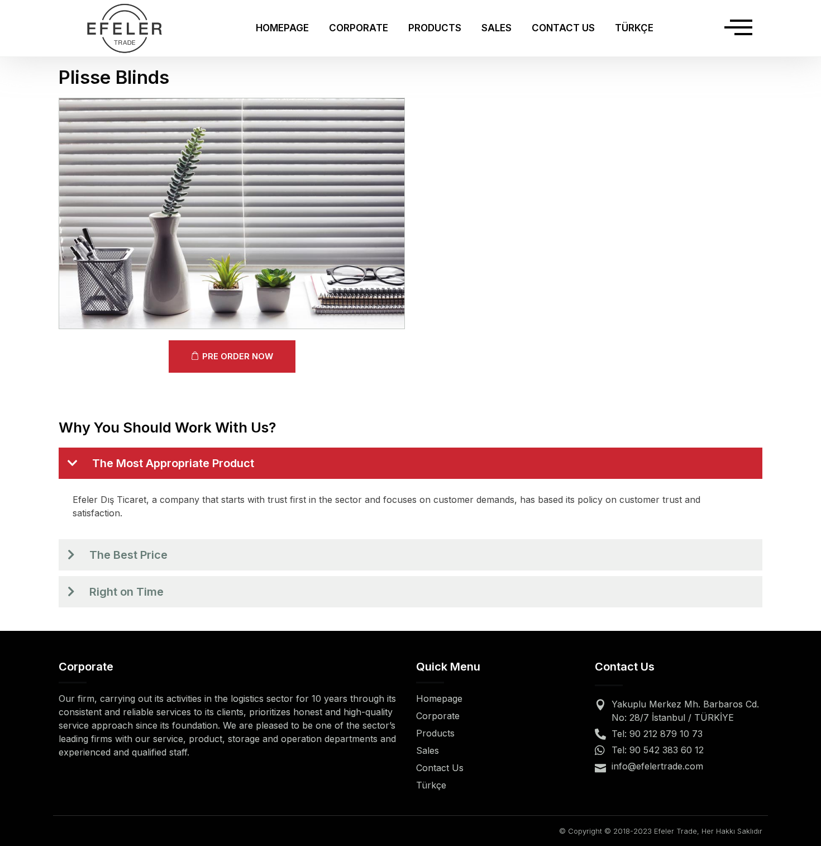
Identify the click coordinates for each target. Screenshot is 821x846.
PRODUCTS (434, 28)
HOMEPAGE (282, 28)
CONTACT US (563, 28)
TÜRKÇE (634, 28)
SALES (496, 28)
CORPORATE (358, 28)
